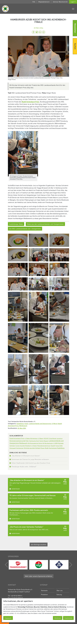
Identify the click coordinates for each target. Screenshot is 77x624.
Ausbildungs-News (16, 224)
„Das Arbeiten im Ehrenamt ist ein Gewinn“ (26, 456)
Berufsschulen (49, 443)
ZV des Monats (52, 438)
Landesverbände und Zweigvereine (40, 423)
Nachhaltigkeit (53, 448)
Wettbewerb (23, 426)
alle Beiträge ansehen (38, 545)
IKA (43, 443)
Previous (7, 565)
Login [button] (72, 2)
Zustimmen (68, 618)
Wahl (27, 441)
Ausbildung (20, 423)
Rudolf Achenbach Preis (30, 102)
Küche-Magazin (44, 441)
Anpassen (8, 618)
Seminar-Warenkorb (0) (60, 2)
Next (70, 565)
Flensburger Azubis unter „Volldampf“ (24, 466)
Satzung (59, 594)
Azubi (26, 423)
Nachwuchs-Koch (34, 441)
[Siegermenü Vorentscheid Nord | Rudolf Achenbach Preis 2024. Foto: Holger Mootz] (18, 240)
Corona (17, 445)
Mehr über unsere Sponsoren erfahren (38, 576)
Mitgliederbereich (44, 2)
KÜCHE (46, 438)
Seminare (12, 445)
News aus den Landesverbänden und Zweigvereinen (45, 224)
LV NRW (55, 443)
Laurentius (59, 438)
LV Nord (54, 423)
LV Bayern (40, 438)
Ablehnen (57, 618)
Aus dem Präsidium (25, 445)
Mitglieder (61, 443)
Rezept (43, 448)
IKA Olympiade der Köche (35, 443)
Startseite (44, 590)
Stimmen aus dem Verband (32, 448)
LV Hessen (34, 445)
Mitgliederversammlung (43, 445)
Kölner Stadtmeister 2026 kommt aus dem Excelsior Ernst (31, 463)
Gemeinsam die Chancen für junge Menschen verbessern (30, 459)
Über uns (59, 590)
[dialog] (38, 610)
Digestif (53, 445)
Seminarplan (19, 448)
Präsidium (44, 594)
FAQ (33, 2)
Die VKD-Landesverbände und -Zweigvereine (25, 229)
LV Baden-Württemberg (31, 438)
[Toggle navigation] (73, 8)
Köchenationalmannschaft (18, 441)
